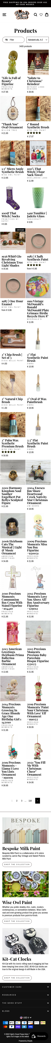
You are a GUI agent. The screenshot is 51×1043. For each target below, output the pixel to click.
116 (30, 800)
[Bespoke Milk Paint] (25, 830)
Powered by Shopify (25, 1041)
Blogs (6, 1011)
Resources (9, 995)
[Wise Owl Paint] (25, 884)
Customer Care (12, 987)
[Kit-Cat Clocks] (25, 941)
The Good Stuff (12, 1003)
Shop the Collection (17, 978)
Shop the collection (17, 921)
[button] (34, 132)
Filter (11, 39)
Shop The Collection (17, 864)
